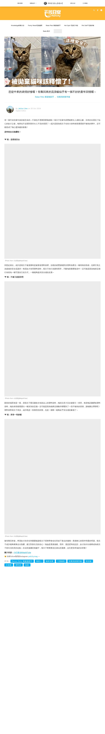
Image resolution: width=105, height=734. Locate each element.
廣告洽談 (72, 3)
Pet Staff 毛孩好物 (88, 25)
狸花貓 (88, 561)
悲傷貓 (8, 565)
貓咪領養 (49, 561)
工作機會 (85, 3)
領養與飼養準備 (63, 97)
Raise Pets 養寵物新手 (53, 25)
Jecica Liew (23, 108)
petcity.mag (33, 556)
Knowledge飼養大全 (17, 25)
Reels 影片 (46, 31)
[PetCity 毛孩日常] (52, 13)
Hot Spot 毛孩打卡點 (71, 25)
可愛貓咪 (61, 561)
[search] (94, 10)
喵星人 (39, 561)
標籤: (7, 561)
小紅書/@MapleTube (22, 552)
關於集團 (20, 3)
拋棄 (27, 565)
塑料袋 (18, 565)
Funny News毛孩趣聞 (35, 25)
